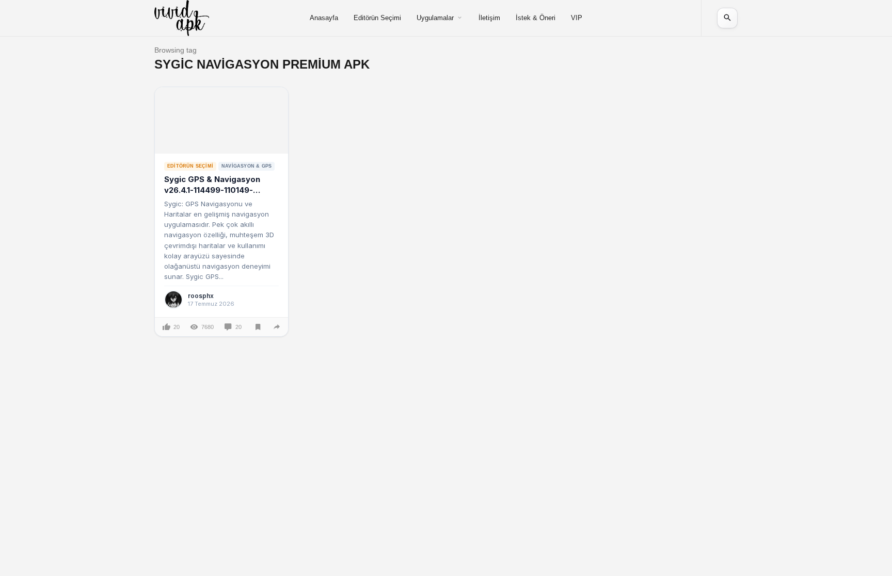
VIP (576, 18)
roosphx (201, 296)
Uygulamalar (435, 18)
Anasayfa (324, 18)
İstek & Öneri (535, 18)
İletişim (489, 18)
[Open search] (727, 18)
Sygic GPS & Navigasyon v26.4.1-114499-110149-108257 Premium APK (212, 190)
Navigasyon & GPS (246, 166)
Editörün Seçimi (377, 18)
